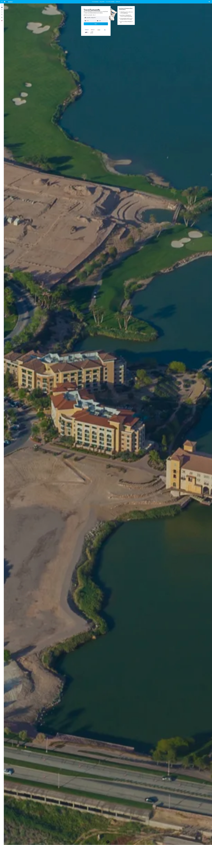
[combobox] (90, 15)
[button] (2, 1)
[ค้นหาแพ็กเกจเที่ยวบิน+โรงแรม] (1, 12)
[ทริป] (1, 17)
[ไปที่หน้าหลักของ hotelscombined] (8, 1)
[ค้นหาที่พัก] (1, 7)
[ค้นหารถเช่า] (1, 10)
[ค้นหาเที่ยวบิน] (1, 5)
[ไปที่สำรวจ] (1, 14)
